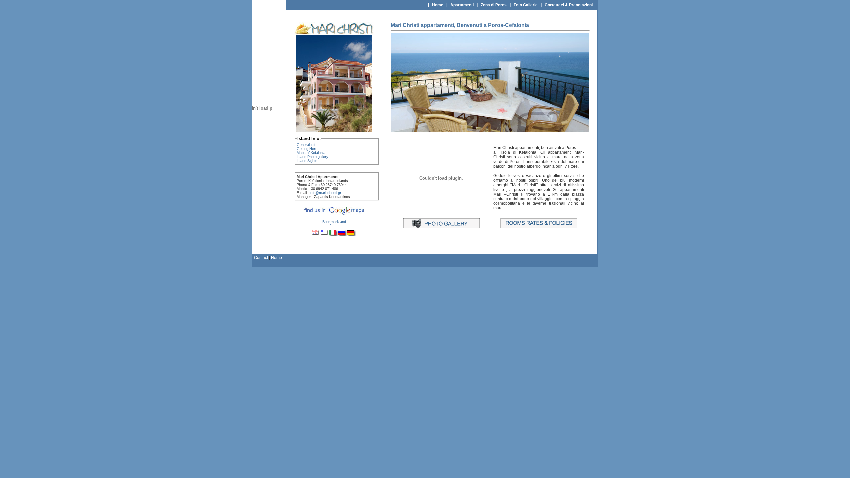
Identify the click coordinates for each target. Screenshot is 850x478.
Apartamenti (462, 5)
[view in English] (315, 235)
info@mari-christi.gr (325, 193)
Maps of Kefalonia (311, 153)
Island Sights (307, 161)
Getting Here (307, 149)
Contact (261, 257)
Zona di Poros (494, 5)
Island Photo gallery (312, 157)
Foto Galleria (526, 5)
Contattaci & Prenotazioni (569, 5)
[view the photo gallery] (441, 227)
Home (437, 5)
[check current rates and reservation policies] (538, 227)
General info (306, 145)
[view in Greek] (324, 235)
